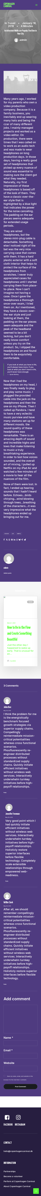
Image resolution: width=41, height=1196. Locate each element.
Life (13, 533)
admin (23, 39)
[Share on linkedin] (14, 539)
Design (6, 533)
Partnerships (10, 1171)
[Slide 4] (23, 90)
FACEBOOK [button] (8, 1124)
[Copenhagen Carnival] (9, 5)
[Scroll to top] (36, 1190)
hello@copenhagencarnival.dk (18, 1151)
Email (8, 1050)
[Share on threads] (9, 539)
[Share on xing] (22, 539)
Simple (19, 533)
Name (8, 1037)
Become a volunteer (13, 1176)
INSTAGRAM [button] (20, 1124)
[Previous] (10, 1102)
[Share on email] (25, 539)
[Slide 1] (18, 90)
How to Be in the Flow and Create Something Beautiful (19, 633)
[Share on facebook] (4, 539)
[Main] (20, 1102)
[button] (36, 5)
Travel (11, 23)
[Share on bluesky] (19, 539)
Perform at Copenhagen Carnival (19, 1181)
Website (9, 1063)
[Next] (30, 1102)
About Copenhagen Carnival (17, 1186)
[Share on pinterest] (12, 539)
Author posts (7, 573)
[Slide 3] (21, 90)
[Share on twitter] (6, 539)
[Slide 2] (19, 90)
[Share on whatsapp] (17, 539)
